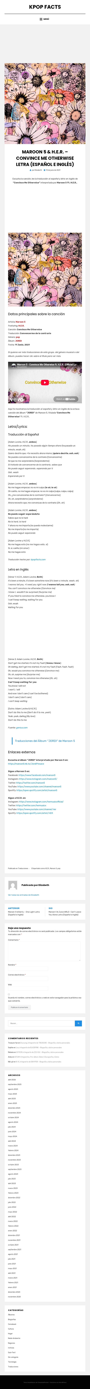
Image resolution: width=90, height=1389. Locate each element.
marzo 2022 (13, 1221)
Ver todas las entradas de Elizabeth (23, 895)
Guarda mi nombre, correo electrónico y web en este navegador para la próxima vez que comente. (44, 999)
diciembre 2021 (14, 1235)
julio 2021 (11, 1259)
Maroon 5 (53, 868)
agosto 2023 (13, 1174)
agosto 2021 (13, 1254)
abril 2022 (12, 1217)
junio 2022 (12, 1207)
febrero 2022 (13, 1226)
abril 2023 (12, 1184)
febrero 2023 (13, 1193)
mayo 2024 (12, 1136)
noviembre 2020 (14, 1297)
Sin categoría (13, 1357)
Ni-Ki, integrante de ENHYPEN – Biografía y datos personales (38, 1062)
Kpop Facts (45, 6)
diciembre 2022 (14, 1198)
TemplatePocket (43, 1382)
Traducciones (23, 868)
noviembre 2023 (14, 1160)
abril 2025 (12, 1099)
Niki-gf (10, 1062)
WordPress (62, 1382)
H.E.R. (47, 868)
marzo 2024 (13, 1146)
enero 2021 (12, 1287)
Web (10, 985)
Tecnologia (12, 1362)
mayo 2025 (12, 1094)
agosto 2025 (13, 1089)
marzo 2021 (12, 1278)
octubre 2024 (13, 1118)
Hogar (10, 1334)
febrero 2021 (13, 1283)
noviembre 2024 (14, 1113)
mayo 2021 (12, 1269)
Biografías (12, 1320)
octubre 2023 (13, 1165)
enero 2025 (12, 1103)
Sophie (10, 1048)
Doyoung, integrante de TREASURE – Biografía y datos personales (45, 1043)
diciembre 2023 (14, 1155)
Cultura (11, 1329)
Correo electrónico (17, 975)
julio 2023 (12, 1179)
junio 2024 (12, 1132)
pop (59, 868)
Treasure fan (13, 1043)
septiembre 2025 (14, 1084)
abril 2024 (12, 1141)
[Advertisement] (45, 42)
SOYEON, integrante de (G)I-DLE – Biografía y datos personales (40, 1052)
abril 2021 (11, 1273)
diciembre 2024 (14, 1108)
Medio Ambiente (14, 1338)
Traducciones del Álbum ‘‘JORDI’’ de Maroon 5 (45, 741)
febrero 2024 (13, 1151)
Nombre (12, 965)
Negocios (11, 1343)
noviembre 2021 (14, 1240)
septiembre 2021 (14, 1250)
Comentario (14, 940)
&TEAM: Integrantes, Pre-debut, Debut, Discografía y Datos (37, 1057)
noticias (11, 1348)
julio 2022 (12, 1202)
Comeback (12, 1324)
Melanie (11, 1052)
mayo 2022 (12, 1212)
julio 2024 (12, 1127)
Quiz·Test (11, 1353)
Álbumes (11, 1315)
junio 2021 (12, 1264)
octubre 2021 (13, 1245)
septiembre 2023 (14, 1169)
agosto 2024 (13, 1122)
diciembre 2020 (14, 1292)
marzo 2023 (13, 1188)
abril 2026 (12, 1080)
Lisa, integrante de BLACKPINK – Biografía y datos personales (39, 1048)
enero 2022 (12, 1231)
